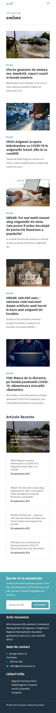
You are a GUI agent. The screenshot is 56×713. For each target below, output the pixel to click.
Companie (16, 692)
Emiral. (41, 705)
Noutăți (9, 65)
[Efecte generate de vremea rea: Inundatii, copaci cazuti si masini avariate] (28, 44)
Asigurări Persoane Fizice (24, 681)
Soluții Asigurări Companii (24, 685)
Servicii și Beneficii (20, 688)
